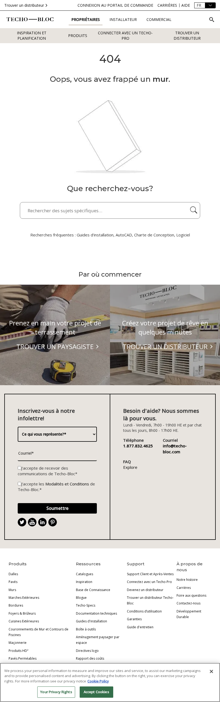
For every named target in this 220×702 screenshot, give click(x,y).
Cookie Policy (98, 681)
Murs (12, 590)
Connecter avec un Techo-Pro (125, 35)
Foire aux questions (191, 595)
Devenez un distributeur (145, 590)
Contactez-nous (188, 603)
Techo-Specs (85, 605)
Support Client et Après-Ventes (150, 574)
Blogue (81, 597)
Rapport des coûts (90, 658)
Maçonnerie (18, 642)
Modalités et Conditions (67, 483)
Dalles (13, 574)
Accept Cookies (96, 691)
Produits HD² (18, 650)
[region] (110, 682)
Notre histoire (187, 579)
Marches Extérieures (24, 597)
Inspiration (84, 582)
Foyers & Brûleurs (22, 613)
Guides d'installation (91, 621)
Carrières (184, 587)
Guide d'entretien (140, 627)
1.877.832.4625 (138, 445)
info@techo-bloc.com (175, 448)
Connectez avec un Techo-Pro (149, 582)
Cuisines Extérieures (24, 621)
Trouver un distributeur (24, 5)
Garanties (134, 619)
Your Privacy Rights (56, 691)
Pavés (13, 582)
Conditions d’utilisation (144, 611)
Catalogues (84, 574)
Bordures (16, 605)
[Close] (211, 671)
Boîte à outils (86, 629)
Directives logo (87, 650)
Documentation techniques (96, 613)
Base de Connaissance (93, 590)
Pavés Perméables (22, 658)
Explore (130, 467)
